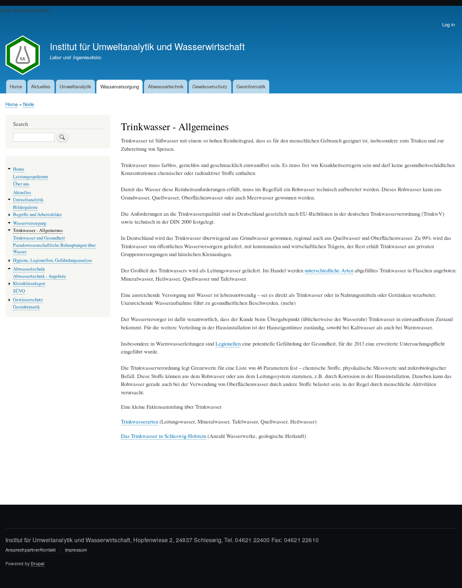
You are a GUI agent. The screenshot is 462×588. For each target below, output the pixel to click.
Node (28, 104)
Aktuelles (41, 86)
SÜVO (19, 291)
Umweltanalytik (75, 86)
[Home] (24, 56)
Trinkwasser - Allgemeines (38, 230)
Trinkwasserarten (139, 421)
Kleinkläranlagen (29, 283)
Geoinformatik (251, 86)
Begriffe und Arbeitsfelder (37, 214)
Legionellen (228, 343)
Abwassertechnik (166, 86)
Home (16, 86)
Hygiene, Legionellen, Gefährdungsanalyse (52, 260)
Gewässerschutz (209, 86)
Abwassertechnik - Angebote (39, 276)
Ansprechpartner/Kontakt (30, 550)
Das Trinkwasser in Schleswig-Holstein (163, 435)
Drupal (37, 563)
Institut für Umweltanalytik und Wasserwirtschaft (147, 46)
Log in (448, 24)
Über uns (21, 184)
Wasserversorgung (119, 86)
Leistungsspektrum (30, 177)
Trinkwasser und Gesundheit (39, 238)
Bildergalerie (25, 207)
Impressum (76, 550)
